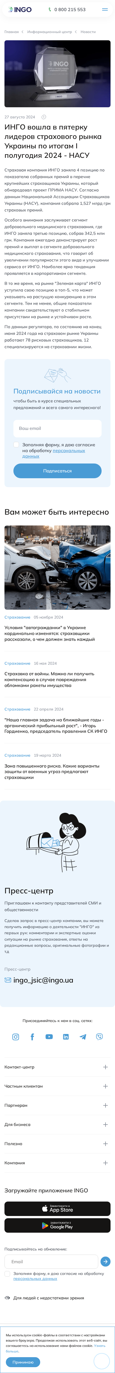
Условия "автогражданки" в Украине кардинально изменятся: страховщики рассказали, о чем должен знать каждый (49, 633)
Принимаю (23, 1362)
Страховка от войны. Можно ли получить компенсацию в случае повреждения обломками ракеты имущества (49, 679)
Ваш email (30, 428)
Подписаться (57, 471)
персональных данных (35, 1278)
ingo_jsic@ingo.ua (43, 980)
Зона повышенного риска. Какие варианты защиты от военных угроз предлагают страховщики (51, 771)
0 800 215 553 (70, 9)
